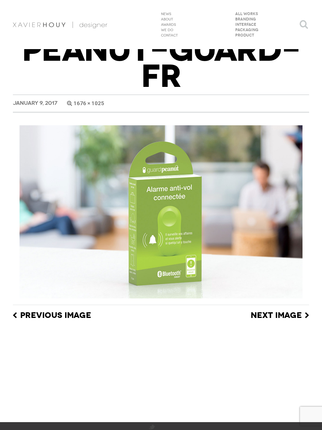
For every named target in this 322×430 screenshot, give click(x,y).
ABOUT (167, 19)
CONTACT (169, 35)
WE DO (167, 30)
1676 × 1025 (89, 103)
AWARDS (168, 24)
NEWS (166, 14)
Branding (245, 19)
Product (244, 35)
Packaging (246, 30)
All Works (246, 14)
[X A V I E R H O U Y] (60, 24)
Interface (245, 25)
